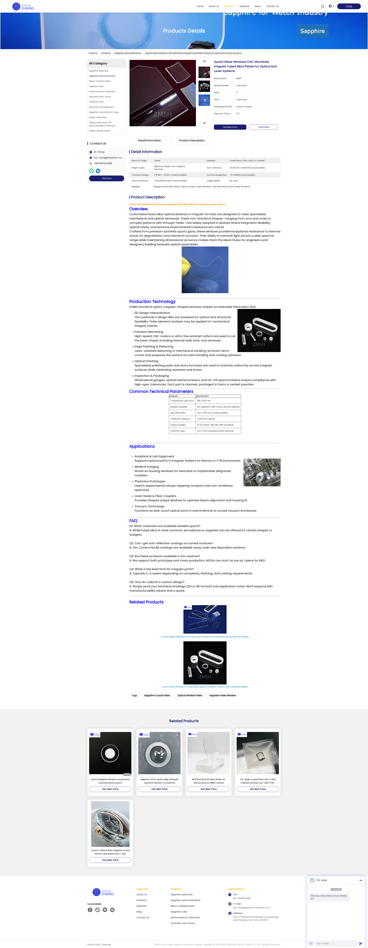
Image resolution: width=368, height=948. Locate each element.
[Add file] (311, 943)
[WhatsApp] (91, 171)
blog (139, 911)
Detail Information (149, 140)
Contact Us (143, 917)
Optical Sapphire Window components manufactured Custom (110, 781)
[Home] (103, 895)
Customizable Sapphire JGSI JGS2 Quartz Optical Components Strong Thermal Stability (205, 636)
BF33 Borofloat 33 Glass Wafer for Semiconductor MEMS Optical (208, 781)
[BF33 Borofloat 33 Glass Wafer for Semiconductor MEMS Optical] (208, 753)
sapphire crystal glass (157, 695)
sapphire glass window (222, 695)
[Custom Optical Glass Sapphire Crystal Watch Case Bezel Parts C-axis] (110, 824)
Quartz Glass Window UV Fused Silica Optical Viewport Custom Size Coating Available (205, 686)
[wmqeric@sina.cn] (112, 910)
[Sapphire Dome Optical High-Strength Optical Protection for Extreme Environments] (159, 753)
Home (200, 6)
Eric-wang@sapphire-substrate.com (115, 157)
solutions (244, 6)
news (258, 6)
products (229, 6)
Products (105, 53)
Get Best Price (230, 127)
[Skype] (98, 171)
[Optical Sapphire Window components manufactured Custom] (110, 753)
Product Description (192, 140)
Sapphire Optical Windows (128, 53)
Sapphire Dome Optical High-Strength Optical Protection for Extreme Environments (159, 781)
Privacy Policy (94, 944)
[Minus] (361, 880)
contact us (272, 6)
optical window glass (189, 695)
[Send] (361, 943)
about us (214, 6)
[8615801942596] (97, 910)
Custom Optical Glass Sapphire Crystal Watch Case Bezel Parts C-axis (110, 852)
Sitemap (107, 944)
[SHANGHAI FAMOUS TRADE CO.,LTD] (23, 6)
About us (142, 894)
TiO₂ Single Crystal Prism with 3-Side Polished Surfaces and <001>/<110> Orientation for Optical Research (258, 781)
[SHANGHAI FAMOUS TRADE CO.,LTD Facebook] (90, 910)
